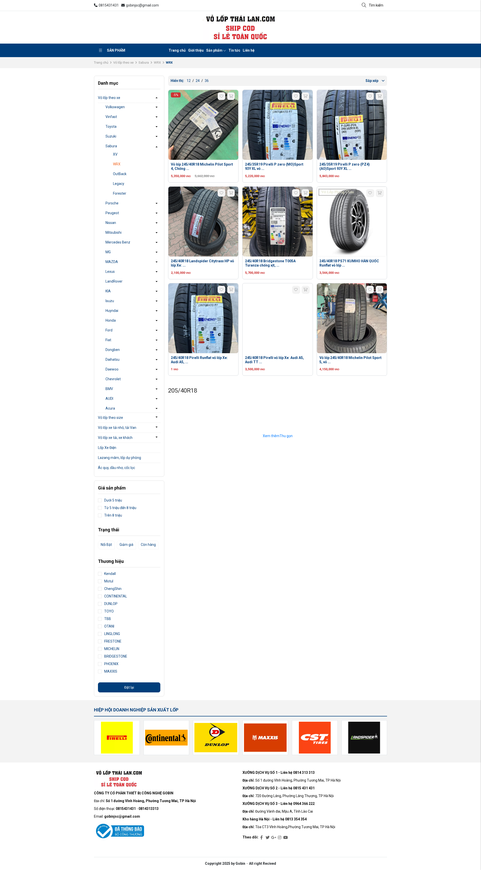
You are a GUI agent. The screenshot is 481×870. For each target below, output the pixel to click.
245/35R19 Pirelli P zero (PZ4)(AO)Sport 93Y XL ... (344, 166)
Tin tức (234, 50)
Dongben (112, 350)
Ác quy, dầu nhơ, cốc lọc (116, 468)
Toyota (110, 127)
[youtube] (286, 838)
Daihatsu (112, 359)
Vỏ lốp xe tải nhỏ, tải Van (117, 428)
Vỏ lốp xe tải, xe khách (115, 438)
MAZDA (111, 262)
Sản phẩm (116, 50)
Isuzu (109, 301)
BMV (109, 389)
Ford (108, 330)
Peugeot (112, 213)
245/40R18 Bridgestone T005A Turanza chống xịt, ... (270, 263)
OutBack (120, 174)
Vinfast (111, 117)
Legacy (118, 184)
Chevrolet (113, 379)
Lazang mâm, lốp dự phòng (119, 458)
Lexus (110, 272)
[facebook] (262, 838)
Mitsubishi (113, 232)
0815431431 (109, 5)
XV (115, 154)
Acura (110, 408)
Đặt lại (129, 687)
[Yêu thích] (221, 96)
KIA (108, 291)
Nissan (110, 223)
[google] (274, 838)
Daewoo (111, 369)
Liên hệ (249, 50)
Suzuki (110, 136)
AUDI (109, 399)
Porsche (111, 203)
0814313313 (149, 809)
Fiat (108, 340)
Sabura (144, 62)
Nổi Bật (106, 545)
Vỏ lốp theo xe (123, 62)
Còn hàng (148, 545)
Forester (119, 193)
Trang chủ (177, 50)
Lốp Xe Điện (107, 448)
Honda (110, 320)
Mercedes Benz (117, 242)
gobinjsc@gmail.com (142, 5)
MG (108, 252)
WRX (157, 62)
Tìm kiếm (376, 5)
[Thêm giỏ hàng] (231, 96)
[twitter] (268, 838)
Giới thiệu (196, 50)
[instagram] (280, 838)
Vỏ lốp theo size (110, 418)
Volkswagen (115, 107)
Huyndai (111, 311)
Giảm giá (126, 545)
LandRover (114, 281)
